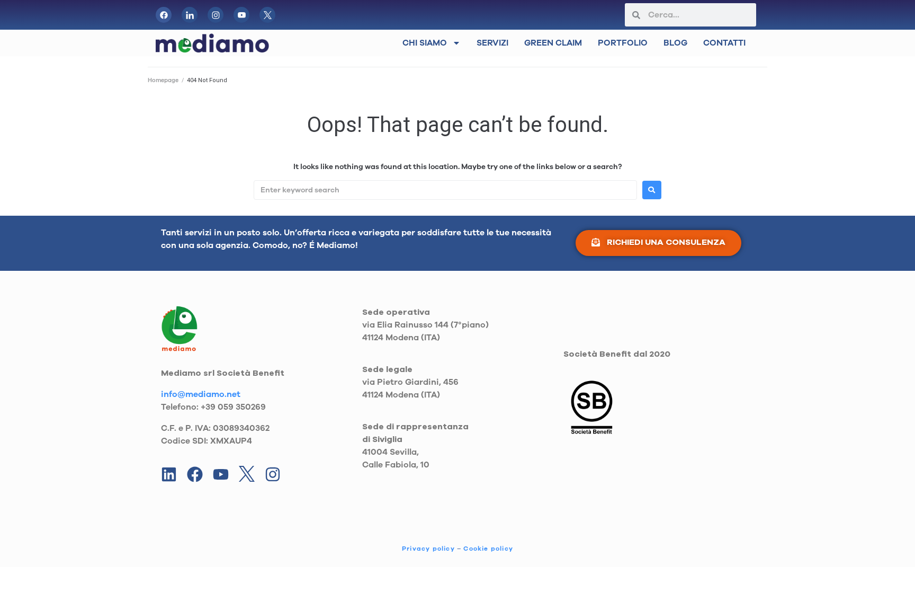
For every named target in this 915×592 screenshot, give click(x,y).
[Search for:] (445, 190)
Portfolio (623, 43)
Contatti (724, 43)
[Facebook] (164, 15)
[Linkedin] (169, 474)
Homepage (163, 80)
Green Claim (553, 43)
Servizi (492, 43)
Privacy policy (428, 548)
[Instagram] (273, 474)
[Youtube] (221, 474)
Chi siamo (424, 43)
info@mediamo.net (200, 394)
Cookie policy (488, 548)
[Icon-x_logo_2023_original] (267, 15)
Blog (675, 43)
